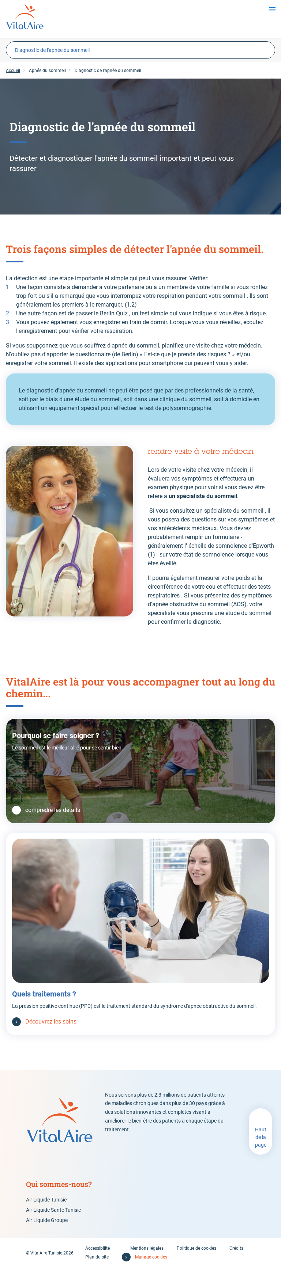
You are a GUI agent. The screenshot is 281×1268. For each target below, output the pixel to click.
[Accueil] (25, 19)
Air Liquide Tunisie (46, 1200)
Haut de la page (260, 1137)
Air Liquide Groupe (47, 1220)
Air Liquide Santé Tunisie (53, 1210)
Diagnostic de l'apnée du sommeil (52, 50)
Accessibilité (97, 1248)
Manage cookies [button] (151, 1257)
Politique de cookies (196, 1248)
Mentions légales (147, 1248)
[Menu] (272, 9)
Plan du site (97, 1257)
